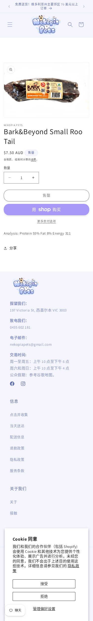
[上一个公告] (9, 6)
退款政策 (17, 448)
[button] (9, 24)
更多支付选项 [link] (46, 221)
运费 (33, 159)
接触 (13, 513)
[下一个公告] (83, 6)
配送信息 (17, 437)
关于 (13, 502)
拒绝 (44, 596)
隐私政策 (17, 459)
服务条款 (17, 470)
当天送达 (17, 426)
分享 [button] (13, 248)
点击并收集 (19, 414)
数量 (7, 168)
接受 (44, 583)
